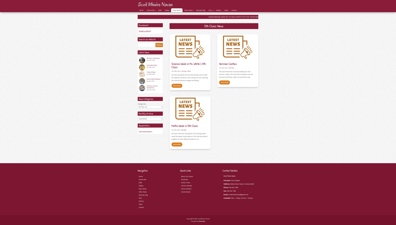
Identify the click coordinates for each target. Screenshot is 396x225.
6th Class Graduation (153, 58)
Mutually (202, 221)
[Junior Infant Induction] (142, 81)
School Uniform (186, 189)
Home (141, 10)
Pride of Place (151, 72)
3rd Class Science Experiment (152, 87)
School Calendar (186, 186)
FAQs (226, 10)
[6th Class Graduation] (142, 60)
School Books (185, 192)
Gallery (167, 10)
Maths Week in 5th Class (184, 126)
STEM (189, 71)
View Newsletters (145, 132)
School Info (150, 10)
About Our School (187, 176)
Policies (218, 10)
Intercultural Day (152, 65)
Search (159, 45)
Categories (142, 104)
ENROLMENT (145, 31)
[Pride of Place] (142, 74)
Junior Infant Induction (153, 79)
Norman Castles (228, 64)
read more (177, 86)
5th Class (184, 71)
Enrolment (184, 179)
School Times (185, 183)
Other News (188, 10)
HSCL (210, 10)
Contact (234, 10)
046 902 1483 (233, 187)
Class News (176, 10)
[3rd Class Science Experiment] (142, 88)
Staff (159, 10)
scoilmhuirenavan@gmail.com (238, 195)
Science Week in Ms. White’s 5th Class (188, 65)
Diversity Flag (200, 10)
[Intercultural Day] (142, 67)
